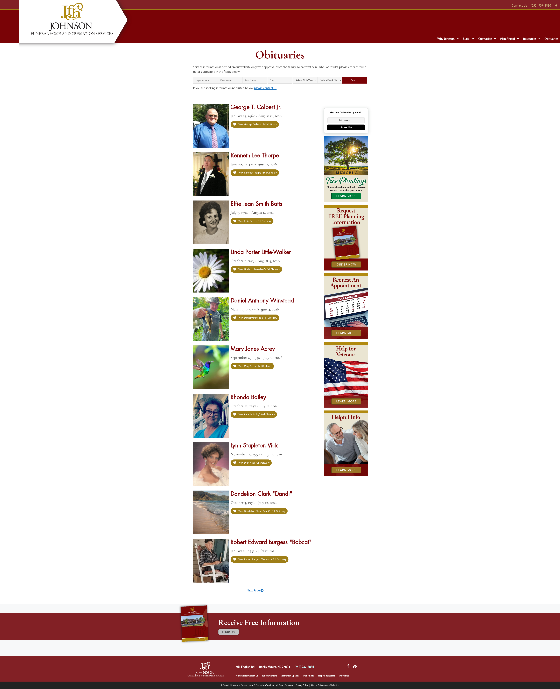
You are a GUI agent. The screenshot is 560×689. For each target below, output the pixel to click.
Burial (466, 39)
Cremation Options (290, 675)
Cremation (485, 39)
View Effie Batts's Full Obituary (254, 221)
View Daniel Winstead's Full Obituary (257, 317)
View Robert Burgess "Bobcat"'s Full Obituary (262, 559)
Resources (529, 39)
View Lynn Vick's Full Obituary (254, 462)
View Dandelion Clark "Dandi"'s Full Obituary (261, 511)
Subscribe (346, 127)
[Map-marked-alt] (355, 666)
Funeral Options (269, 675)
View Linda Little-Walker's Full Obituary (259, 269)
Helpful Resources (326, 675)
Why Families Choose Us (247, 675)
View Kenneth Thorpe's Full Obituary (257, 172)
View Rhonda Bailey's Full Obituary (256, 414)
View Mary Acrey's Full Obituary (255, 365)
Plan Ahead (507, 39)
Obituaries (551, 39)
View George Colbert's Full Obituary (257, 124)
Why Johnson (446, 39)
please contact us (265, 88)
